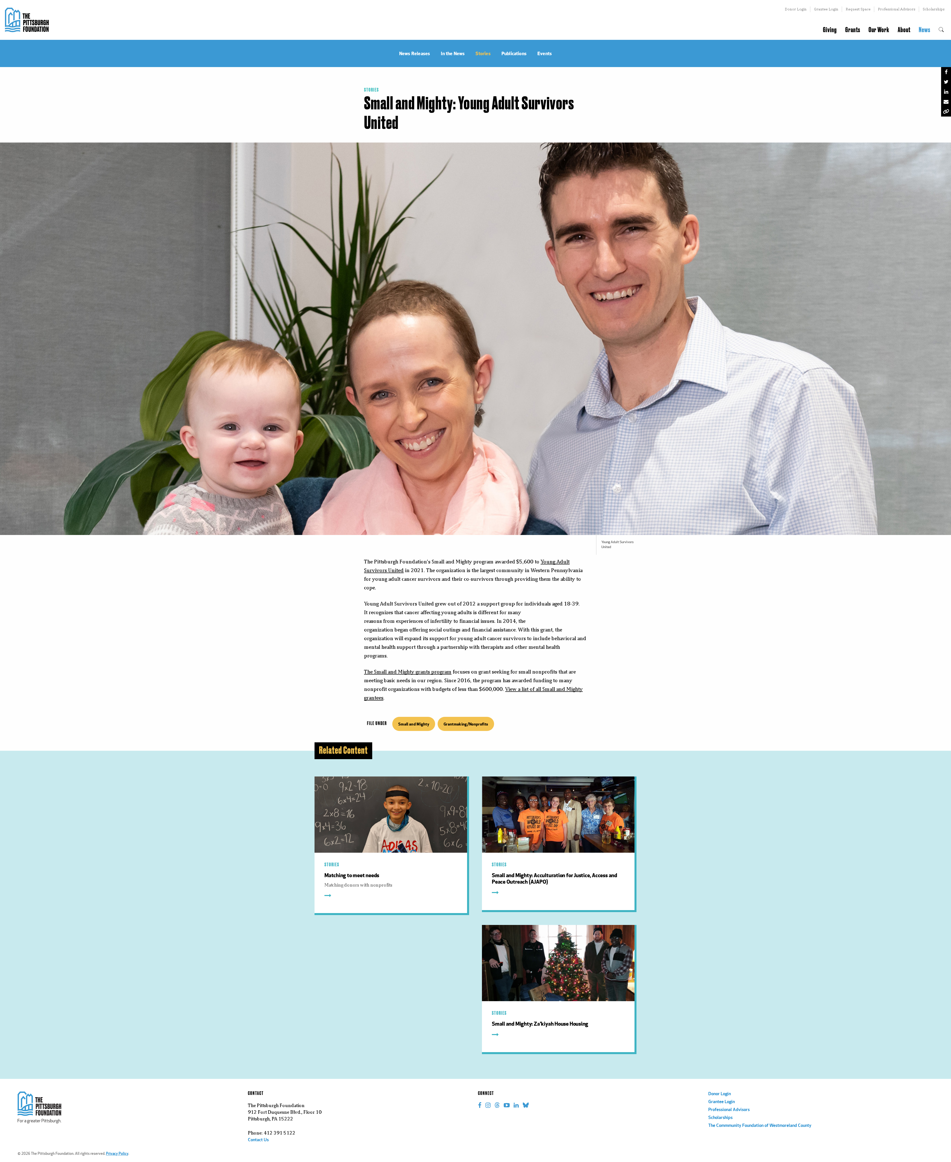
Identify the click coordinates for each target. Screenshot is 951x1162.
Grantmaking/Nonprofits (466, 724)
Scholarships (934, 9)
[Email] (946, 102)
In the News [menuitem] (453, 53)
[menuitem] (941, 30)
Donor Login (796, 9)
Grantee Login (826, 9)
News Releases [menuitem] (414, 53)
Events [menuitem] (544, 53)
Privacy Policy (117, 1154)
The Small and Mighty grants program (407, 672)
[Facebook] (946, 72)
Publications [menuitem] (514, 53)
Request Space (858, 9)
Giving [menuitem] (830, 29)
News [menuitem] (924, 29)
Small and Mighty (413, 724)
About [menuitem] (904, 29)
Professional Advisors (896, 9)
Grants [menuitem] (852, 29)
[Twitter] (946, 82)
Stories (371, 90)
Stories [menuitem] (483, 53)
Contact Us (258, 1140)
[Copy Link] (946, 112)
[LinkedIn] (946, 92)
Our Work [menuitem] (879, 29)
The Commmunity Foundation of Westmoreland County (759, 1126)
